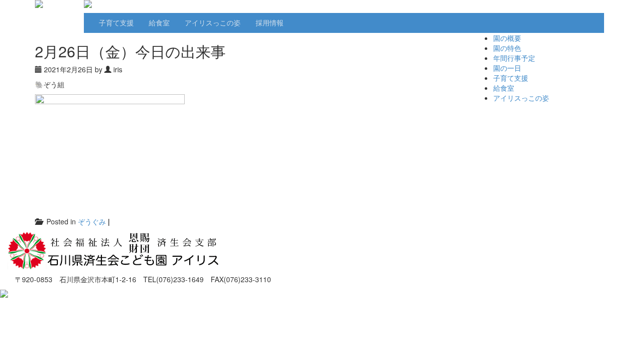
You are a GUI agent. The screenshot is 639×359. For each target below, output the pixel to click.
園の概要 (507, 38)
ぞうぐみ (92, 221)
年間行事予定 (514, 58)
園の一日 (507, 68)
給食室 (159, 22)
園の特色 (507, 48)
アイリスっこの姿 (213, 22)
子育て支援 (116, 22)
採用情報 (270, 22)
